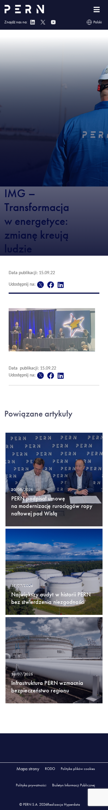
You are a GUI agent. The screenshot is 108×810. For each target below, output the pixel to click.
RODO (50, 768)
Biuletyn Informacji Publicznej (73, 785)
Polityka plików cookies (78, 768)
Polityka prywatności (31, 785)
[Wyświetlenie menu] (96, 10)
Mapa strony (27, 769)
